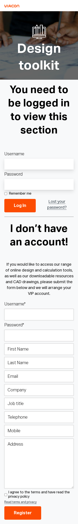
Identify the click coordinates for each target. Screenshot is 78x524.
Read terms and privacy (20, 502)
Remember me (20, 193)
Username (14, 154)
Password (13, 174)
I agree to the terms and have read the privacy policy (39, 494)
